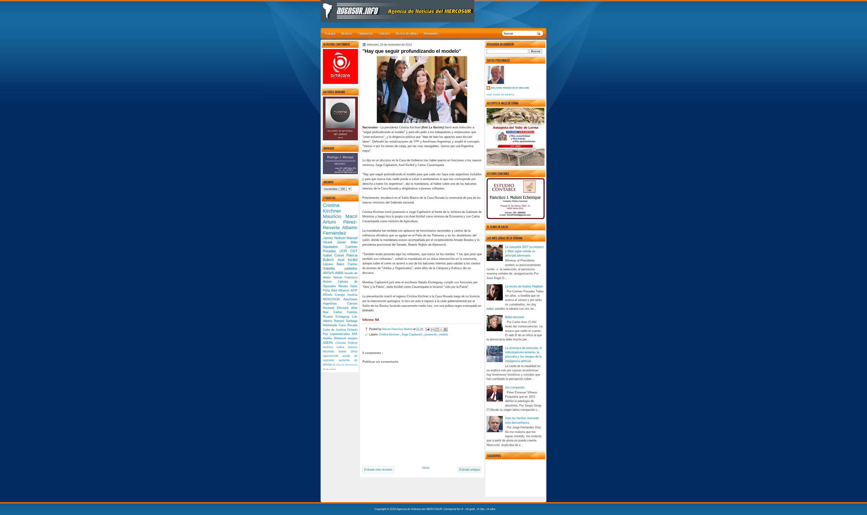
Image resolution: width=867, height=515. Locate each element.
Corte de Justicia (335, 329)
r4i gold (470, 509)
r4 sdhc (491, 509)
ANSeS (329, 273)
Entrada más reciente (378, 469)
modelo (443, 334)
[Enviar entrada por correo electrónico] (427, 329)
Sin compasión (514, 387)
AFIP (354, 290)
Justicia (352, 294)
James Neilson (335, 238)
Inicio (425, 467)
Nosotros (346, 33)
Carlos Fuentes (345, 312)
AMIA (339, 273)
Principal (330, 33)
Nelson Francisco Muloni (510, 88)
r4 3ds (481, 509)
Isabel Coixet (334, 255)
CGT (353, 251)
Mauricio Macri (340, 216)
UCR (344, 251)
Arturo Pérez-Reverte (340, 224)
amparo (352, 338)
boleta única (348, 351)
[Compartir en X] (441, 329)
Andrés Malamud (335, 338)
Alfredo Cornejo (335, 294)
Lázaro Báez (335, 264)
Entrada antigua (469, 469)
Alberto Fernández (340, 230)
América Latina (335, 347)
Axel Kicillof (347, 260)
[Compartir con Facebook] (445, 329)
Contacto (384, 33)
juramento (431, 334)
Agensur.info (333, 356)
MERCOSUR (333, 299)
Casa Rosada (348, 325)
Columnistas (365, 33)
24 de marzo (329, 369)
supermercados (341, 334)
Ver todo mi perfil (501, 94)
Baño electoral (514, 317)
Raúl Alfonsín (341, 290)
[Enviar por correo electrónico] (433, 329)
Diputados (334, 247)
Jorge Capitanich (412, 334)
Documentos (431, 33)
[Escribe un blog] (437, 329)
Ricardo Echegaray (337, 316)
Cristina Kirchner (389, 334)
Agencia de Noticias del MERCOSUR (419, 509)
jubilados (351, 268)
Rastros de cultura (407, 33)
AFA (354, 334)
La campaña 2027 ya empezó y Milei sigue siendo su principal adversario (524, 251)
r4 (462, 509)
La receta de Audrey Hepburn (524, 286)
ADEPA (329, 342)
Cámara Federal (347, 343)
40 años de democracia (345, 364)
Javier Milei (347, 242)
